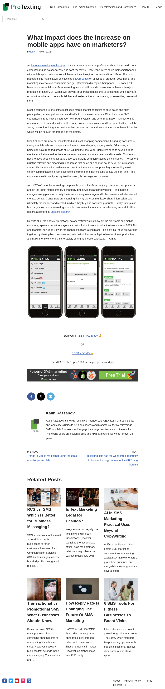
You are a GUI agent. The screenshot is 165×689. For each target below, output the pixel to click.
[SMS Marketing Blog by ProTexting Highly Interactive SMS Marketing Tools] (21, 7)
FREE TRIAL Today (86, 335)
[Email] (51, 396)
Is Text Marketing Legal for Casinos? (81, 515)
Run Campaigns (59, 7)
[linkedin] (29, 681)
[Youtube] (17, 681)
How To (145, 7)
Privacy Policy (132, 680)
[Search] (43, 19)
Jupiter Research (60, 211)
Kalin (32, 51)
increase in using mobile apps (48, 65)
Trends (158, 7)
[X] (41, 396)
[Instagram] (23, 681)
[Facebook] (31, 396)
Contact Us (119, 685)
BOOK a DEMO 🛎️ (82, 353)
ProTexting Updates (84, 7)
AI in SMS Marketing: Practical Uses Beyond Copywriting (117, 524)
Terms (148, 680)
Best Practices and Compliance (118, 7)
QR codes (83, 78)
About (116, 680)
